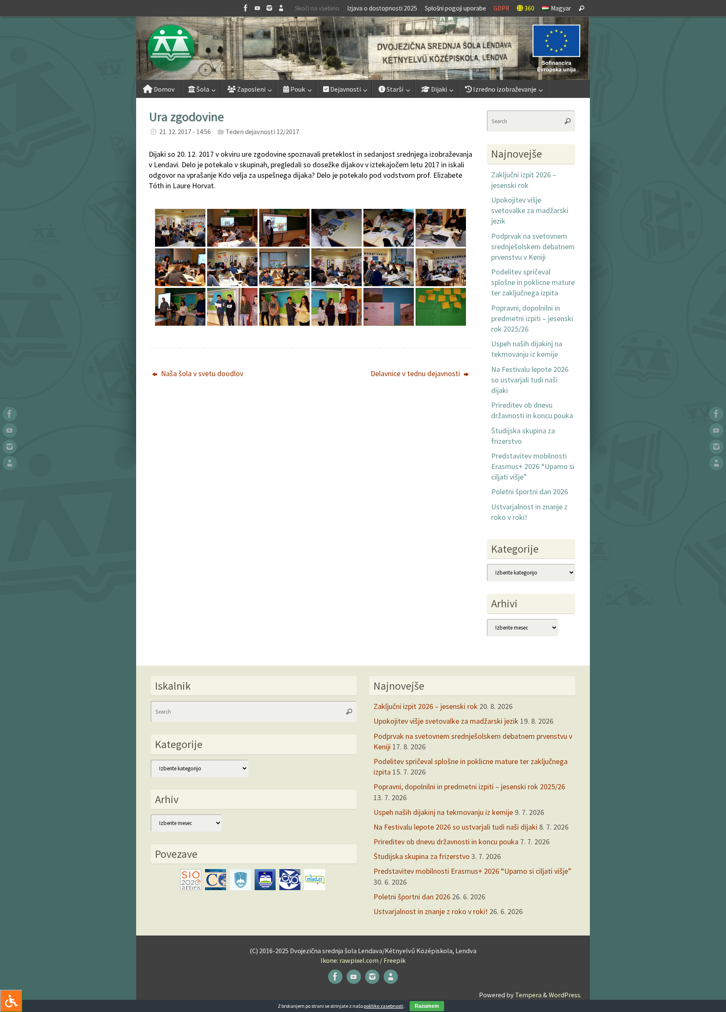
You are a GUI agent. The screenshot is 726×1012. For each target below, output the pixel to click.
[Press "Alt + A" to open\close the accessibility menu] (11, 1001)
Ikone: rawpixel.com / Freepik (363, 960)
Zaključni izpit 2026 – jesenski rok (426, 706)
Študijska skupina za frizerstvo (422, 856)
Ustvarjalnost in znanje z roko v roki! (431, 911)
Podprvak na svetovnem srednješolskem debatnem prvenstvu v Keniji (533, 246)
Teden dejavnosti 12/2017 (262, 131)
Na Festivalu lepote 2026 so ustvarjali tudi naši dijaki (529, 379)
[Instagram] (269, 8)
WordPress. (565, 995)
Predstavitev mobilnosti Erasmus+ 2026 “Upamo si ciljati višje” (532, 466)
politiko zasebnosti (383, 1006)
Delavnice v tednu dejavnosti (416, 373)
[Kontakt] (281, 8)
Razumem (427, 1006)
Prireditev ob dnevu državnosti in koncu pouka (446, 841)
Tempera (528, 995)
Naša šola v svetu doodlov (201, 373)
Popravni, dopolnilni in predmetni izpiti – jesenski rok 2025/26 (532, 318)
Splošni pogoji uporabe (455, 8)
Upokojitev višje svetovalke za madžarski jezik (529, 210)
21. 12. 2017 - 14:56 (185, 131)
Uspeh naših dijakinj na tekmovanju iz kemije (443, 812)
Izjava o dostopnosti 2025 (382, 8)
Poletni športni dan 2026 (529, 491)
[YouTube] (257, 8)
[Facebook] (246, 8)
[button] (363, 48)
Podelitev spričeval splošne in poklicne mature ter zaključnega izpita (533, 282)
